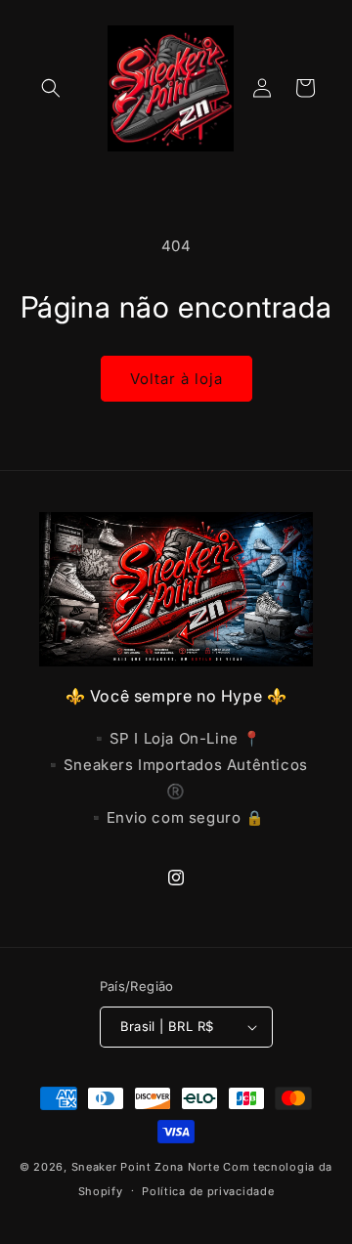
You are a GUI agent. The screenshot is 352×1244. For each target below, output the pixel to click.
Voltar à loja (176, 378)
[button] (50, 87)
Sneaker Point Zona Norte (145, 1167)
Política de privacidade (208, 1191)
